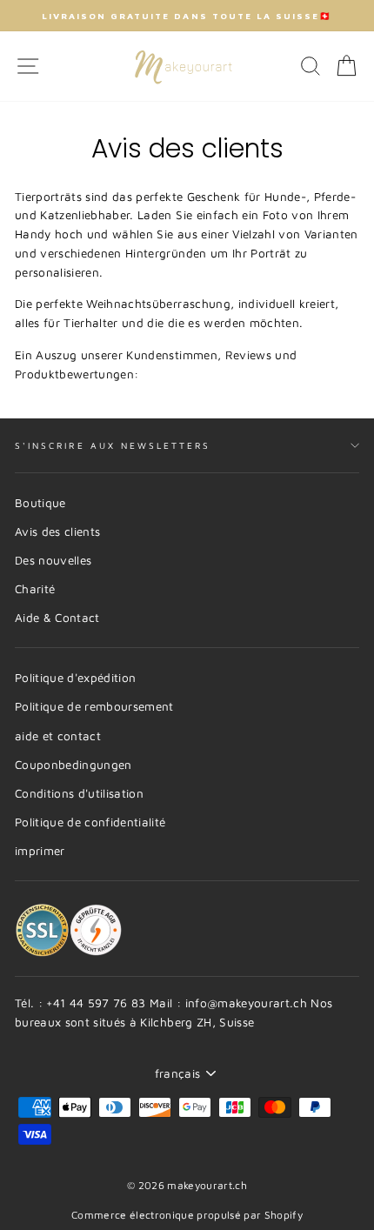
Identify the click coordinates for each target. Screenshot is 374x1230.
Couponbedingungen (73, 765)
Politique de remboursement (94, 706)
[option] (187, 16)
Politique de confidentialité (90, 822)
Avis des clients (57, 531)
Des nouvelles (53, 560)
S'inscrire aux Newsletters (113, 445)
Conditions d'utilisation (79, 793)
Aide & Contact (57, 618)
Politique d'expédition (75, 678)
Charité (35, 589)
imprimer (40, 851)
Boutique (40, 503)
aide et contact (58, 736)
